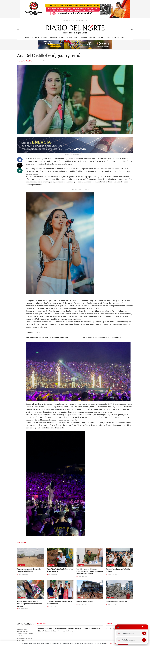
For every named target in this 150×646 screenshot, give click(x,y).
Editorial (92, 38)
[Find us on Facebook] (106, 629)
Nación (69, 38)
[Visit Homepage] (75, 29)
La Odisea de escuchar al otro (117, 601)
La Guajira (35, 38)
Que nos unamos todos (85, 601)
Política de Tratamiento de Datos (47, 631)
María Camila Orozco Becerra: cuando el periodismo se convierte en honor (29, 604)
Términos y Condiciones (44, 629)
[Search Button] (132, 29)
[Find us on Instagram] (114, 629)
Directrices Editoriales (66, 631)
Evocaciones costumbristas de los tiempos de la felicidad (47, 337)
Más (122, 38)
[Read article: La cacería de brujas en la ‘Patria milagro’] (119, 557)
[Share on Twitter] (20, 165)
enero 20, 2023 (40, 61)
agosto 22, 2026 (112, 574)
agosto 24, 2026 (23, 574)
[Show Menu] (18, 29)
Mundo (76, 38)
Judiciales (53, 38)
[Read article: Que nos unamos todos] (90, 589)
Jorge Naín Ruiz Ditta (26, 61)
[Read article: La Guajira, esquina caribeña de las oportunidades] (60, 589)
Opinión (84, 38)
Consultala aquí (111, 643)
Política (44, 38)
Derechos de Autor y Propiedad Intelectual (68, 629)
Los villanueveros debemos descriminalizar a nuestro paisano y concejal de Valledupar (90, 571)
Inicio (27, 38)
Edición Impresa (104, 38)
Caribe (61, 38)
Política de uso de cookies (92, 629)
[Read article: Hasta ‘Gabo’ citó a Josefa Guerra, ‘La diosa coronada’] (60, 557)
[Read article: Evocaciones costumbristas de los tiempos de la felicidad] (30, 557)
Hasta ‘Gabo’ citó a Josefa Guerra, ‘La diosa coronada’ (102, 337)
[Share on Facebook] (20, 159)
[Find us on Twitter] (110, 629)
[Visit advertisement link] (75, 9)
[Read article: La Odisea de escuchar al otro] (119, 589)
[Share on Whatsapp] (20, 170)
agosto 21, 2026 (82, 604)
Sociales (115, 38)
